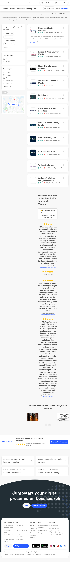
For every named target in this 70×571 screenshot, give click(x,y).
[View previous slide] (33, 309)
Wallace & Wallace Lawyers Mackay (35, 221)
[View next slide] (36, 309)
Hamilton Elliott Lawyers (35, 229)
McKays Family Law (35, 277)
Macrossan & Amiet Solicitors (35, 247)
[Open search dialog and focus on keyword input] (3, 12)
